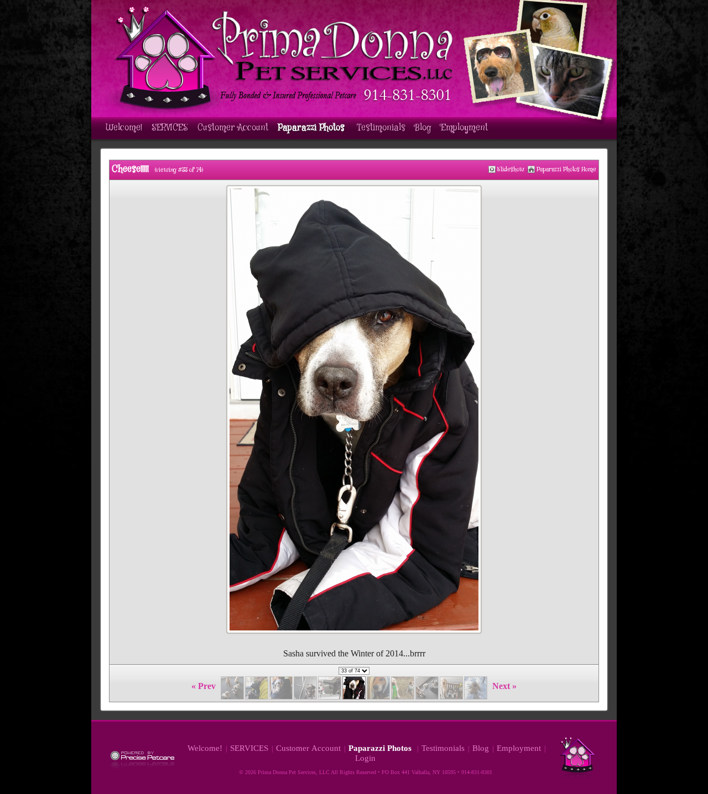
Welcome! (124, 128)
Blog (423, 128)
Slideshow (510, 169)
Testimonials (381, 128)
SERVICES (170, 128)
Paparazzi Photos (312, 128)
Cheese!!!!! (130, 169)
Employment (464, 128)
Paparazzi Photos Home (566, 169)
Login (365, 758)
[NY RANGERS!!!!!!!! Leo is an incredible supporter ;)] (492, 169)
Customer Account (232, 128)
